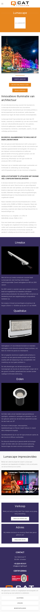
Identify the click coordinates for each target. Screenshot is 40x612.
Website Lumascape (20, 79)
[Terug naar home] (20, 3)
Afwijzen (20, 603)
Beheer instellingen (20, 608)
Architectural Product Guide (20, 85)
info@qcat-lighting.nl (20, 566)
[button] (2, 3)
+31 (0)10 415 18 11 (20, 564)
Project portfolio (20, 90)
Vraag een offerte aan (20, 519)
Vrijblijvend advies (20, 540)
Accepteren (20, 598)
